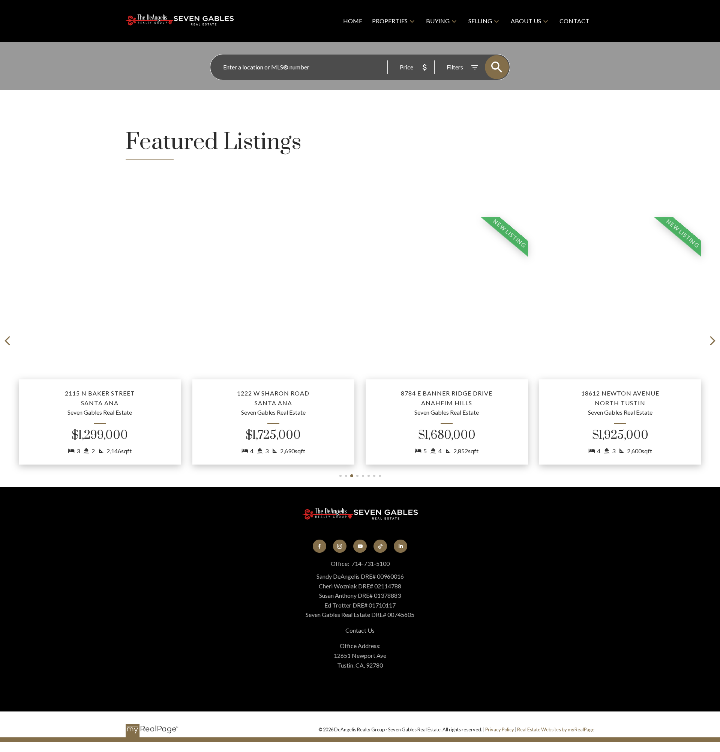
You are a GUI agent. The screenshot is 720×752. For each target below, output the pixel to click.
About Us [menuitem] (526, 20)
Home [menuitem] (352, 20)
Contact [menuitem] (575, 20)
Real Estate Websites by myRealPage (555, 729)
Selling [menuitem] (480, 20)
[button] (100, 341)
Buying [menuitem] (438, 20)
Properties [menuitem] (390, 20)
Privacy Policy (499, 729)
